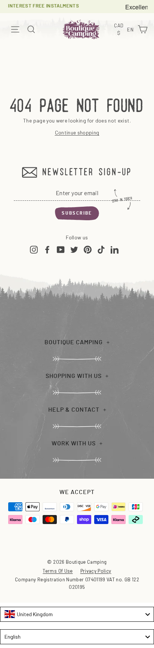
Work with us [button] (74, 443)
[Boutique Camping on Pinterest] (88, 249)
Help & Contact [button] (73, 410)
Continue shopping (77, 132)
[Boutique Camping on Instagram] (34, 249)
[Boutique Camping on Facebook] (47, 249)
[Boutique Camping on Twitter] (74, 249)
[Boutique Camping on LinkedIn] (114, 249)
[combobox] (77, 614)
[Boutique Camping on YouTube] (61, 249)
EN (131, 30)
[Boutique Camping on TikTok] (101, 249)
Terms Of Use (58, 571)
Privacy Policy (95, 571)
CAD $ (119, 29)
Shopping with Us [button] (74, 376)
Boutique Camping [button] (73, 342)
